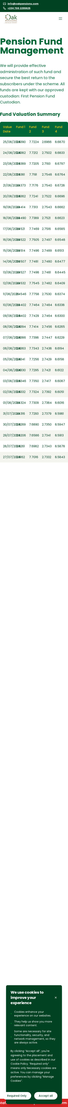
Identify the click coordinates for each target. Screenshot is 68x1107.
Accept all (46, 1096)
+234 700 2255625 (19, 8)
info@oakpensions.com (23, 3)
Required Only (16, 1096)
